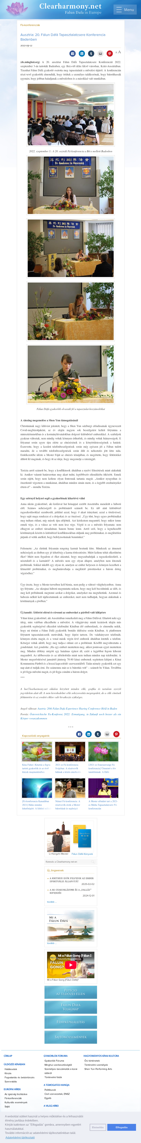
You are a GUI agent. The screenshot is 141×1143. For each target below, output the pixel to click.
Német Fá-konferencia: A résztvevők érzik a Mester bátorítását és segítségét (67, 805)
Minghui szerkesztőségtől (58, 1065)
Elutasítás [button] (98, 1127)
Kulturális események (16, 1102)
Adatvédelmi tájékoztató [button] (20, 1137)
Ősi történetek (92, 1061)
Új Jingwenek (55, 870)
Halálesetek (11, 1069)
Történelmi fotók (53, 1077)
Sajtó (7, 1106)
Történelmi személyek (96, 1065)
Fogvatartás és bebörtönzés (20, 1077)
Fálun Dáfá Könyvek (82, 854)
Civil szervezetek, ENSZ (57, 1094)
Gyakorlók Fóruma (54, 1061)
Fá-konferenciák (30, 25)
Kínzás (8, 1073)
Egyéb (48, 1098)
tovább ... (52, 902)
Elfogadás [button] (122, 1127)
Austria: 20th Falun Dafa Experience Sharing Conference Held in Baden (77, 708)
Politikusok (50, 1090)
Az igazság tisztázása (16, 1094)
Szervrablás (11, 1082)
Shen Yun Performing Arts (98, 1069)
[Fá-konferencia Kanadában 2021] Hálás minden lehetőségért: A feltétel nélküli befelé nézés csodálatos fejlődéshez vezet (37, 808)
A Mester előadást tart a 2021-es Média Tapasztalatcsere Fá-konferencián (103, 805)
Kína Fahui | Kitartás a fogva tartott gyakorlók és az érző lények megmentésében (36, 768)
